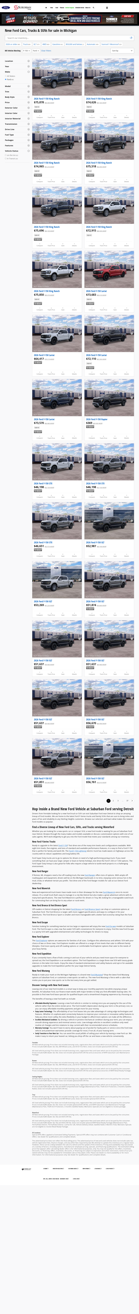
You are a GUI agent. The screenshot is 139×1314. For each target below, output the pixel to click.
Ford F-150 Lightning (77, 851)
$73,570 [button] (44, 423)
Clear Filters (46, 50)
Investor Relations (58, 1169)
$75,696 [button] (44, 230)
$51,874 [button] (96, 605)
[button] (57, 106)
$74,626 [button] (96, 102)
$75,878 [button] (44, 102)
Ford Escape (111, 926)
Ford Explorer (41, 940)
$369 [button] (94, 423)
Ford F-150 (62, 845)
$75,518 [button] (96, 166)
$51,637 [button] (44, 664)
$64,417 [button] (44, 359)
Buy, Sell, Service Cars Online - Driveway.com (55, 1179)
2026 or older (13, 44)
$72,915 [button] (96, 230)
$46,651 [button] (44, 546)
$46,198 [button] (44, 487)
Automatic (93, 44)
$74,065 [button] (44, 166)
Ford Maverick (109, 892)
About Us (87, 8)
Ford (35, 50)
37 (127, 801)
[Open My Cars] (106, 7)
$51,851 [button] (44, 782)
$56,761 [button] (96, 782)
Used (56, 8)
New (51, 8)
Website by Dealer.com (26, 1169)
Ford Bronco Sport (92, 909)
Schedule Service (79, 8)
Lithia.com (76, 1179)
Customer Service (72, 1169)
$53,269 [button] (44, 605)
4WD (45, 44)
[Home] (6, 7)
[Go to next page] (132, 801)
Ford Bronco (76, 909)
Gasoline (57, 44)
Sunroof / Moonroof (111, 44)
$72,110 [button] (96, 359)
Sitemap (45, 1169)
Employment (86, 1169)
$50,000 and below (75, 44)
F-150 (25, 50)
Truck (27, 44)
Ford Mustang (97, 974)
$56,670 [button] (96, 723)
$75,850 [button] (44, 295)
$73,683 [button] (96, 295)
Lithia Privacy (109, 1169)
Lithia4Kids (98, 1169)
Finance (62, 8)
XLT (36, 44)
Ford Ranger (90, 875)
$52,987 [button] (96, 546)
